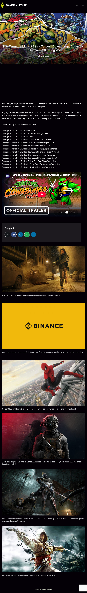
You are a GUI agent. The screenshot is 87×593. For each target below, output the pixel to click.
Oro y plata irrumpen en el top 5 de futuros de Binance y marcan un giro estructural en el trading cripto (42, 352)
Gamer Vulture (16, 5)
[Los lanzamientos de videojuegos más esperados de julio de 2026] (43, 571)
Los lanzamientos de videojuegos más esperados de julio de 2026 (28, 575)
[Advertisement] (41, 82)
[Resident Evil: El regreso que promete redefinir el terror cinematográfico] (43, 291)
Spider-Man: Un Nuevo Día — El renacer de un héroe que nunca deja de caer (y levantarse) (39, 409)
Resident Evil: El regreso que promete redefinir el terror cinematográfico (31, 295)
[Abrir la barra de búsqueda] (77, 5)
